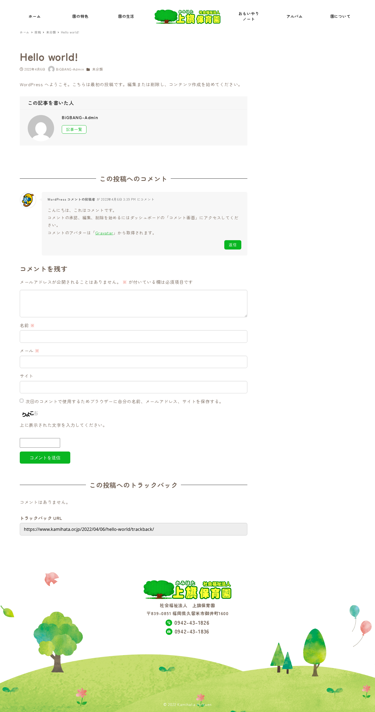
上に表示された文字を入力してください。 (63, 425)
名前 (27, 325)
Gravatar (104, 233)
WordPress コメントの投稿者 (71, 199)
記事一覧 (74, 129)
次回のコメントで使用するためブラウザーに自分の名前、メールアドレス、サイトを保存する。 (125, 401)
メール (30, 350)
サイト (26, 375)
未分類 (97, 69)
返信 (233, 244)
